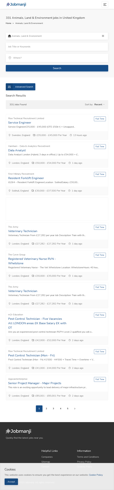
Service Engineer (19, 123)
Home (8, 23)
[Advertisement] (57, 209)
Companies (47, 457)
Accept (11, 481)
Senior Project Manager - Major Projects (34, 383)
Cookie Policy (96, 475)
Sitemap (45, 461)
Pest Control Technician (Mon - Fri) (31, 355)
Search (57, 68)
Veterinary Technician (22, 231)
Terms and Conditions (88, 457)
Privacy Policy (84, 461)
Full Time (100, 118)
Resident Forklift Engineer (26, 178)
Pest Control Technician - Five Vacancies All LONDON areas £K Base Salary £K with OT (37, 323)
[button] (99, 104)
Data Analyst (17, 150)
